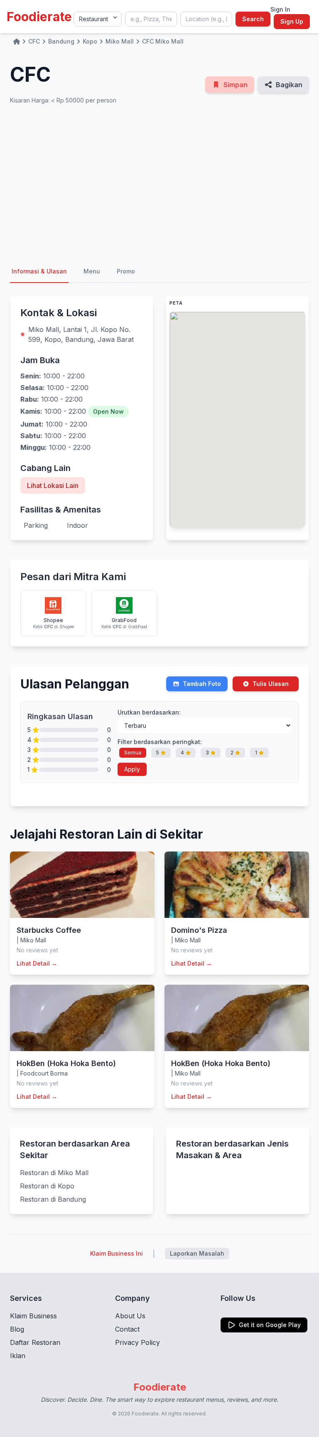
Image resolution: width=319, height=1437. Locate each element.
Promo (126, 271)
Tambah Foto (202, 683)
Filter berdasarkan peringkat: (160, 741)
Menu (91, 271)
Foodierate (39, 16)
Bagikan (289, 85)
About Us (130, 1316)
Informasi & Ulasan (39, 271)
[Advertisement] (159, 182)
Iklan (17, 1356)
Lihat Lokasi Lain (53, 485)
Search (253, 18)
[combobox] (151, 19)
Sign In (280, 9)
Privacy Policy (137, 1342)
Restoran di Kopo (47, 1186)
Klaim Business (33, 1316)
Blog (17, 1329)
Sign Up (291, 21)
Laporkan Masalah (197, 1253)
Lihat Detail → (37, 963)
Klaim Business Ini (116, 1253)
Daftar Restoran (35, 1342)
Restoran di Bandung (53, 1199)
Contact (127, 1329)
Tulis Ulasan (271, 683)
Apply (132, 769)
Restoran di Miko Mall (54, 1173)
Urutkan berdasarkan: (149, 712)
